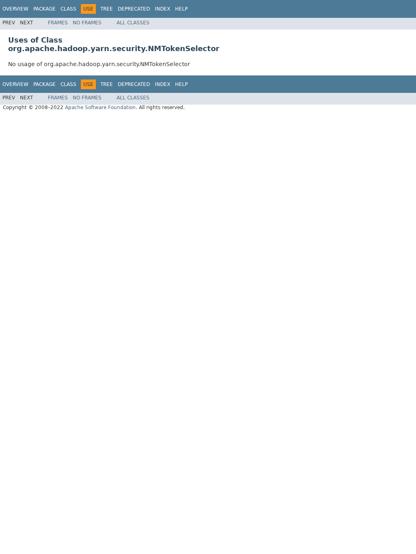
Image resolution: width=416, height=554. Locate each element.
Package (44, 9)
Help (181, 9)
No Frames (87, 23)
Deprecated (134, 9)
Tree (106, 9)
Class (68, 9)
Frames (58, 23)
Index (162, 9)
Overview (15, 9)
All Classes (133, 23)
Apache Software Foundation (100, 107)
